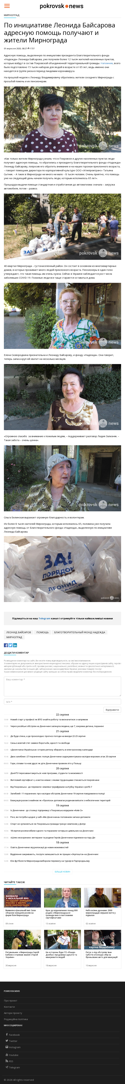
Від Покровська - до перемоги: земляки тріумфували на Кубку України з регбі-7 (51, 787)
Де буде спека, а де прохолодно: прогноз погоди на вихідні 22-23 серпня (47, 736)
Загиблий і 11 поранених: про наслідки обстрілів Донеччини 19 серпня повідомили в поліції (57, 793)
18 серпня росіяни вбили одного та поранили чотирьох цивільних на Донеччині (51, 831)
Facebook (14, 1034)
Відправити (112, 709)
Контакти (9, 1006)
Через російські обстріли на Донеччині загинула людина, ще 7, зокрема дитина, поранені (57, 726)
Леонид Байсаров (18, 632)
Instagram (15, 1047)
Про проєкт (10, 1000)
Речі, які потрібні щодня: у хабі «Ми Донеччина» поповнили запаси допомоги (50, 817)
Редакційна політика (16, 1019)
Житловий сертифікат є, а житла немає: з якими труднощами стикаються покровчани (54, 780)
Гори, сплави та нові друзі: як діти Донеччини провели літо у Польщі (45, 763)
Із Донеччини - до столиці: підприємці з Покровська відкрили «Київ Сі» (46, 810)
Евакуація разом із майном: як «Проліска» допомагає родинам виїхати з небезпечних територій (60, 800)
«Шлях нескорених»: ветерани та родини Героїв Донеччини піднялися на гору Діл (52, 837)
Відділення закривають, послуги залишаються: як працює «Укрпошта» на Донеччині (54, 854)
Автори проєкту (13, 1013)
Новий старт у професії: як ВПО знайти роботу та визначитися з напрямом (49, 719)
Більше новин (62, 871)
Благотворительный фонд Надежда (79, 632)
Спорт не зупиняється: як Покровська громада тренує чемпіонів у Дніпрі (48, 824)
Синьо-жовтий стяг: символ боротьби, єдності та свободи (40, 743)
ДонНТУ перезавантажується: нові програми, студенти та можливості (46, 773)
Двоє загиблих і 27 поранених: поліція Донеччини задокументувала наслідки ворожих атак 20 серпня (63, 756)
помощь (42, 632)
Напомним (107, 63)
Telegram (44, 618)
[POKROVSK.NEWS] (61, 5)
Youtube (13, 1055)
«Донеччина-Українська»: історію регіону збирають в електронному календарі (51, 749)
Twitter (13, 1041)
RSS (11, 1061)
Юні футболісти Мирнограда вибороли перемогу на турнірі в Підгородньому (50, 861)
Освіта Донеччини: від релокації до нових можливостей (39, 847)
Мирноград (11, 15)
